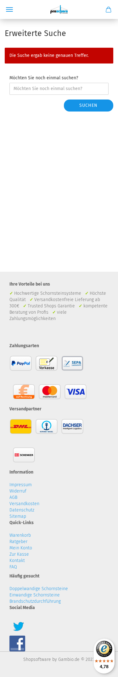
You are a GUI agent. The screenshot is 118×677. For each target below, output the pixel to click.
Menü (9, 9)
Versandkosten (24, 503)
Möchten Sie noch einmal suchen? (43, 78)
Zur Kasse (19, 554)
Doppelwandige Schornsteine (38, 588)
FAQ (13, 567)
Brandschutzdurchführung (35, 601)
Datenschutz (21, 510)
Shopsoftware (37, 659)
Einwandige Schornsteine (34, 595)
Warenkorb (20, 535)
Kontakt (17, 560)
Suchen (88, 105)
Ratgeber (18, 541)
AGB (13, 497)
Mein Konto (20, 548)
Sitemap (17, 516)
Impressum (20, 484)
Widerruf (17, 491)
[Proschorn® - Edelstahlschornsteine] (59, 9)
